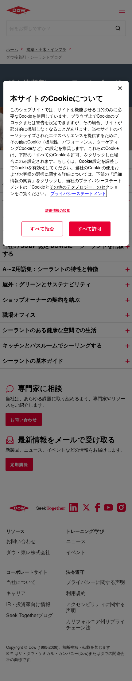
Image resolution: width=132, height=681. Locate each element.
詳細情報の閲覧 (57, 210)
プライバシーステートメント (78, 193)
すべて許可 (90, 228)
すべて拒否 (42, 228)
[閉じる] (120, 88)
